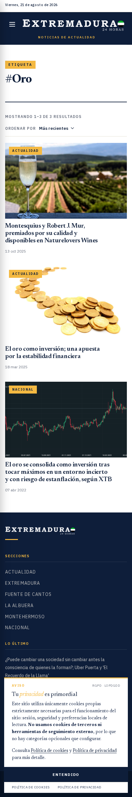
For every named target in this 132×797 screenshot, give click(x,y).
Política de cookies (49, 751)
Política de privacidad (95, 751)
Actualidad (20, 572)
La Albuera (19, 605)
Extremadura (22, 583)
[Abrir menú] (12, 24)
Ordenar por (20, 128)
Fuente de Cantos (28, 594)
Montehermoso (25, 617)
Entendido (66, 774)
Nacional (17, 627)
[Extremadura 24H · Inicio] (73, 24)
